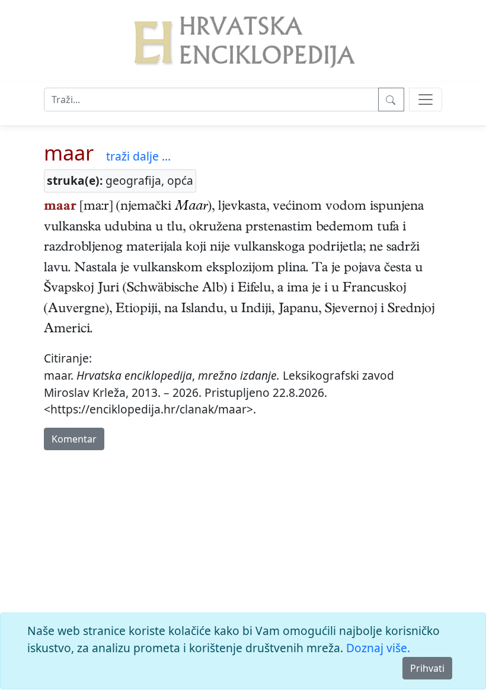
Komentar (74, 438)
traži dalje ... (138, 156)
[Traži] (391, 99)
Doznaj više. (378, 648)
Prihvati (427, 668)
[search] (425, 99)
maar (69, 152)
